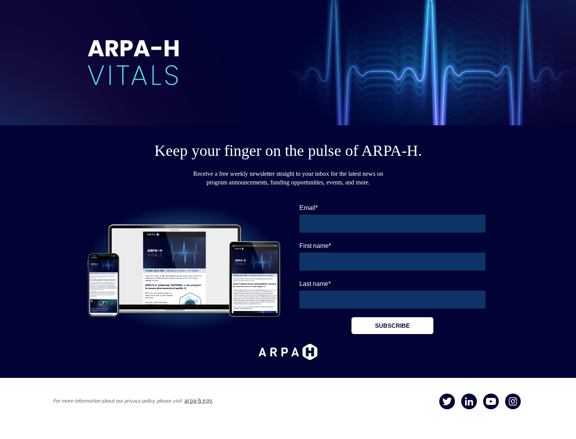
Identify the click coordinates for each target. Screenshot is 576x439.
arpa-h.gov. (198, 400)
